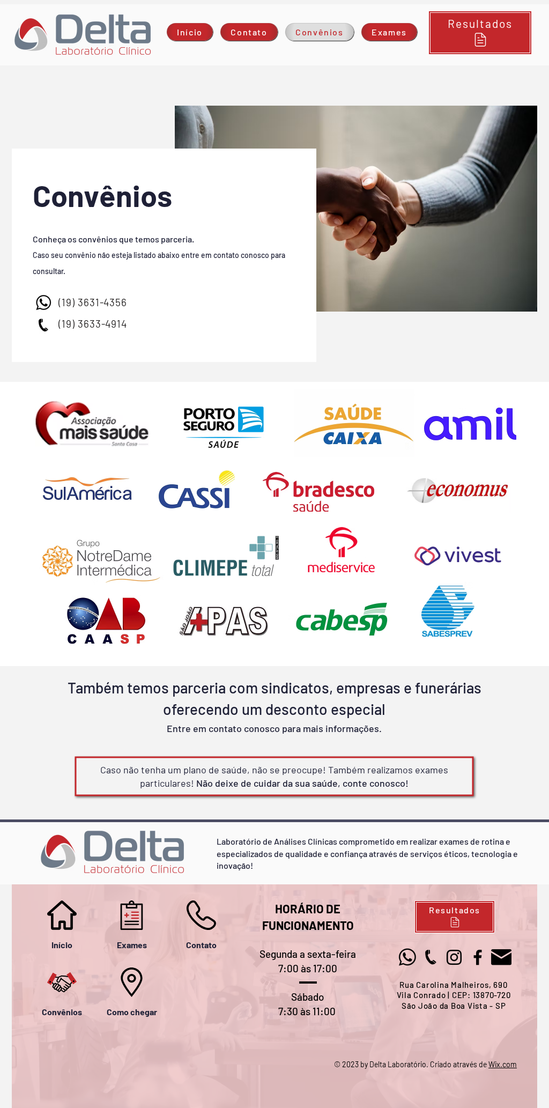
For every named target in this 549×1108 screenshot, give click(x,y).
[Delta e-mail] (501, 957)
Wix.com (502, 1064)
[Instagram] (454, 957)
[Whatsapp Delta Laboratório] (43, 303)
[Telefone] (43, 325)
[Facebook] (478, 957)
